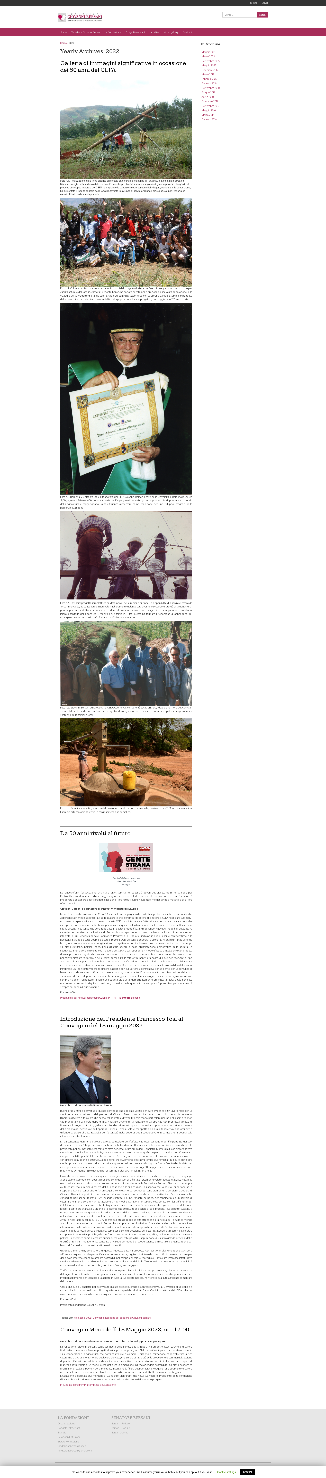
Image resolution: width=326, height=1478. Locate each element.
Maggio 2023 (209, 52)
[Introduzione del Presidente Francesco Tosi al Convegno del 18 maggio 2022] (85, 1069)
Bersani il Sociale (121, 1427)
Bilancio (62, 1432)
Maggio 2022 (209, 65)
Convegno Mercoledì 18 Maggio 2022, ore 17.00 (124, 1329)
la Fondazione (113, 32)
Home (63, 32)
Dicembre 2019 (210, 70)
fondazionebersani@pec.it (72, 1445)
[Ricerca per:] (239, 15)
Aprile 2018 (208, 96)
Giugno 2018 (208, 92)
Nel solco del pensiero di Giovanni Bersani (128, 1317)
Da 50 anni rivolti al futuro (95, 833)
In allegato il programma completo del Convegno (88, 1384)
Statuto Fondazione (68, 1441)
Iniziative (154, 32)
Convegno (98, 1317)
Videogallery (171, 32)
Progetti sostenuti (135, 32)
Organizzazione (66, 1423)
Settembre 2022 (211, 61)
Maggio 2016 (209, 110)
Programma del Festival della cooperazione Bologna (100, 997)
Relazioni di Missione (69, 1436)
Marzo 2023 (208, 56)
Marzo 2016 (208, 114)
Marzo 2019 (208, 74)
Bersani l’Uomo (120, 1432)
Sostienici (188, 32)
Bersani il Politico (121, 1423)
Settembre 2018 (211, 87)
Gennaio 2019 (209, 83)
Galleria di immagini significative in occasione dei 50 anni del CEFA (123, 67)
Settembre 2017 (211, 105)
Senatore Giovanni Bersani (86, 32)
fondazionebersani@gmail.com (75, 1450)
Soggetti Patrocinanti (69, 1427)
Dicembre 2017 (210, 101)
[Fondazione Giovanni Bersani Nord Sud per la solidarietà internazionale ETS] (80, 17)
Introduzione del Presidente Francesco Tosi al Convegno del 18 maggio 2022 (121, 1022)
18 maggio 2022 (83, 1317)
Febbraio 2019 (209, 78)
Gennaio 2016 (209, 119)
